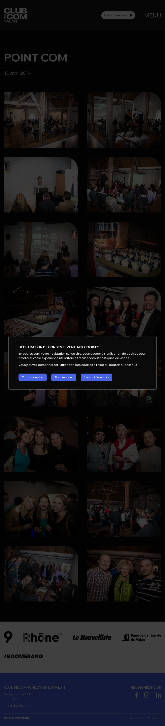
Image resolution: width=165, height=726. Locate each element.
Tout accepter (32, 377)
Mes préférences (96, 377)
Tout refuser (64, 377)
